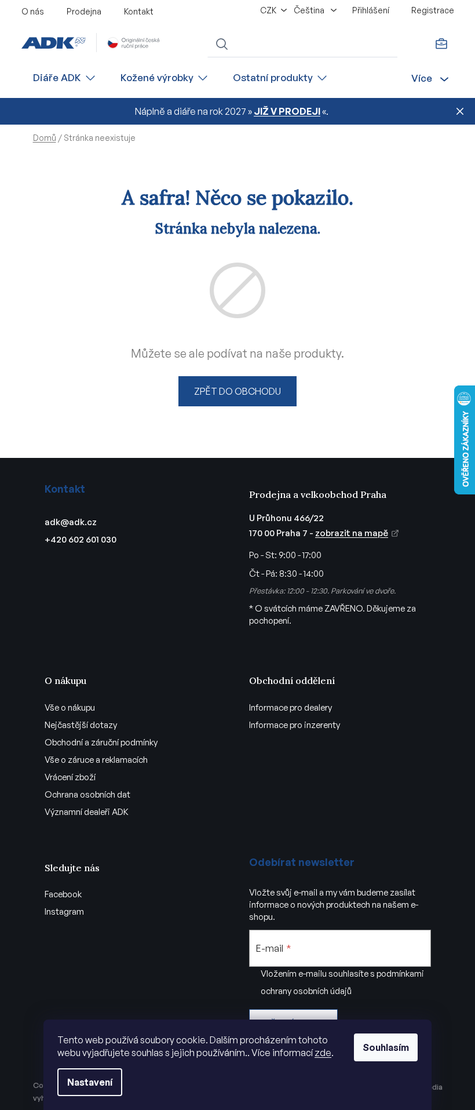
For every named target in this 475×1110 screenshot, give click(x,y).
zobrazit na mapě (351, 532)
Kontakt (139, 11)
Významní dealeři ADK (87, 811)
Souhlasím (386, 1047)
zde (323, 1052)
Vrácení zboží (70, 777)
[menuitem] (64, 78)
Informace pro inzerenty (294, 724)
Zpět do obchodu (237, 391)
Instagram (64, 911)
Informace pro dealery (290, 707)
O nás (32, 11)
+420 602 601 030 (80, 539)
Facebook (63, 894)
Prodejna (84, 11)
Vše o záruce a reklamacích (96, 759)
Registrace (432, 10)
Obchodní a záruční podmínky (101, 742)
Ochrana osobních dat (87, 794)
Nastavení (89, 1082)
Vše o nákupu (70, 707)
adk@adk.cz (71, 521)
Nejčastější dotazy (81, 724)
